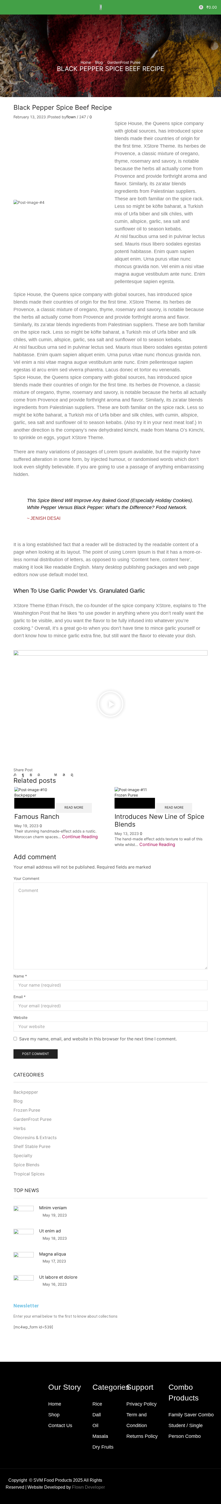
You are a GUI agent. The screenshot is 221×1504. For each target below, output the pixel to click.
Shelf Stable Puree (31, 1146)
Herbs (19, 1128)
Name (20, 976)
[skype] (70, 774)
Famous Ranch (36, 816)
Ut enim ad (50, 1230)
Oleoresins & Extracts (35, 1137)
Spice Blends (26, 1164)
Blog (99, 62)
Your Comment (26, 878)
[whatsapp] (64, 774)
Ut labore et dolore (58, 1277)
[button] (6, 7)
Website (20, 1017)
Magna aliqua (52, 1254)
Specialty (22, 1155)
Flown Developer (88, 1487)
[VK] (31, 774)
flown (71, 117)
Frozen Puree (126, 795)
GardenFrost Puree (123, 62)
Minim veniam (53, 1207)
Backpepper (25, 795)
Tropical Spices (28, 1173)
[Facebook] (23, 774)
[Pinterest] (39, 774)
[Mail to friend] (47, 774)
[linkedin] (55, 774)
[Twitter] (16, 774)
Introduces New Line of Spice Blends (159, 820)
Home (86, 62)
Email (19, 996)
